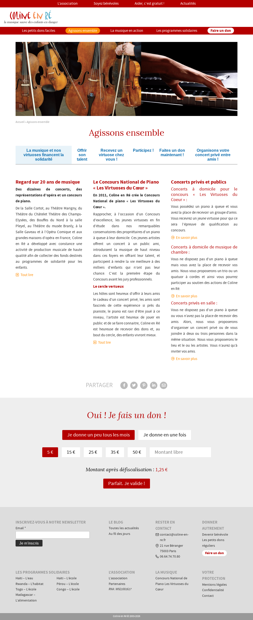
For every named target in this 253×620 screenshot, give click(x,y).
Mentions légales (214, 584)
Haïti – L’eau (24, 578)
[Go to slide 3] (122, 102)
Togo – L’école (26, 589)
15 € (71, 452)
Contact (208, 596)
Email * (21, 528)
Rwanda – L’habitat (29, 584)
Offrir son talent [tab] (82, 154)
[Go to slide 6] (142, 102)
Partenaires (117, 584)
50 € (137, 452)
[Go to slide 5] (135, 102)
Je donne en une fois (164, 435)
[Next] (228, 78)
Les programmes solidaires (176, 30)
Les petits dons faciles (38, 30)
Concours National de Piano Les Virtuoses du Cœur (172, 584)
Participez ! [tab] (143, 150)
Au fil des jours (119, 534)
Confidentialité (213, 590)
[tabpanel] (127, 263)
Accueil (20, 122)
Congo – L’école (68, 589)
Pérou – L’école (68, 584)
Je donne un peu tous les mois (98, 435)
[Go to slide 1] (109, 102)
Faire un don (221, 30)
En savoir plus (186, 237)
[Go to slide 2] (116, 102)
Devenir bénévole (215, 534)
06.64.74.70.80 (170, 556)
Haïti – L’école (67, 578)
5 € (50, 452)
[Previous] (24, 78)
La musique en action (126, 30)
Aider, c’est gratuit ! (149, 3)
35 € (115, 452)
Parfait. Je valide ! (126, 483)
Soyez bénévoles (106, 3)
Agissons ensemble (82, 30)
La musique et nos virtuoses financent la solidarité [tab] (43, 154)
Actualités (188, 3)
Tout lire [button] (27, 275)
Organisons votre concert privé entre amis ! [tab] (213, 154)
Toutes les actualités (124, 528)
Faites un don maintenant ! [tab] (172, 152)
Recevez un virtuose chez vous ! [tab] (111, 154)
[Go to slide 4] (129, 102)
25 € (93, 452)
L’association (68, 3)
